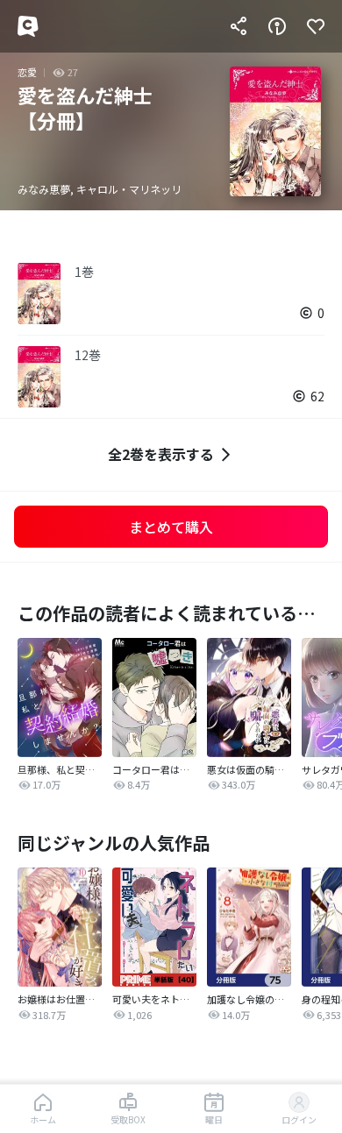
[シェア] (238, 26)
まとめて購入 (171, 526)
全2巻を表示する (161, 453)
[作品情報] (277, 26)
